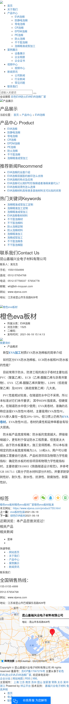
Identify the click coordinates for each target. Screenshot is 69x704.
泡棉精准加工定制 (17, 208)
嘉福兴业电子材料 (55, 685)
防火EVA (26, 96)
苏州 (33, 682)
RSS (27, 678)
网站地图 (18, 678)
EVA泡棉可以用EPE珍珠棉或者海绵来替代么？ (34, 183)
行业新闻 (20, 79)
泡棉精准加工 (15, 234)
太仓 (60, 682)
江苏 (22, 682)
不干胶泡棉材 (15, 219)
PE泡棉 (19, 35)
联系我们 (12, 86)
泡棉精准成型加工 (25, 46)
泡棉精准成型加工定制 (20, 204)
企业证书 (20, 60)
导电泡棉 (20, 24)
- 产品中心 (13, 559)
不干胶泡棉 (21, 42)
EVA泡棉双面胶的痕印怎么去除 (25, 176)
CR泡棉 (19, 27)
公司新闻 (20, 75)
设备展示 (20, 53)
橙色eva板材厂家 (24, 504)
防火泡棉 (20, 38)
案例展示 (12, 49)
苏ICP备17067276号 (33, 671)
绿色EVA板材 (17, 515)
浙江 (2, 685)
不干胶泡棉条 (15, 241)
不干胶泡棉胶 (15, 245)
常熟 (54, 682)
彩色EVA (16, 96)
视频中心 (12, 64)
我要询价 (5, 342)
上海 (16, 682)
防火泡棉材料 (15, 230)
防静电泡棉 (21, 20)
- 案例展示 (13, 563)
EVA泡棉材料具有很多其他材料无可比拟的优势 (34, 190)
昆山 (39, 682)
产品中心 (12, 13)
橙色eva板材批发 (44, 504)
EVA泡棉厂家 (38, 96)
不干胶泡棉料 (15, 223)
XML (35, 678)
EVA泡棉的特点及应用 (20, 179)
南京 (28, 682)
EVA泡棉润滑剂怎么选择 (21, 187)
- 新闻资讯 (13, 566)
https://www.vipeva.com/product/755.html (37, 508)
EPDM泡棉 (21, 31)
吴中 (65, 682)
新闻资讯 (12, 71)
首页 (10, 5)
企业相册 (20, 57)
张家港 (47, 682)
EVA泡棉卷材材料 (17, 215)
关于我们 (12, 9)
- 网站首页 (13, 552)
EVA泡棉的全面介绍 (18, 172)
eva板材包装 (17, 512)
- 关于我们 (13, 555)
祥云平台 (25, 685)
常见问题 (20, 82)
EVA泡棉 (20, 16)
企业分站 (5, 678)
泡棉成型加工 (15, 237)
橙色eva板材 (7, 504)
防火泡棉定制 (15, 226)
